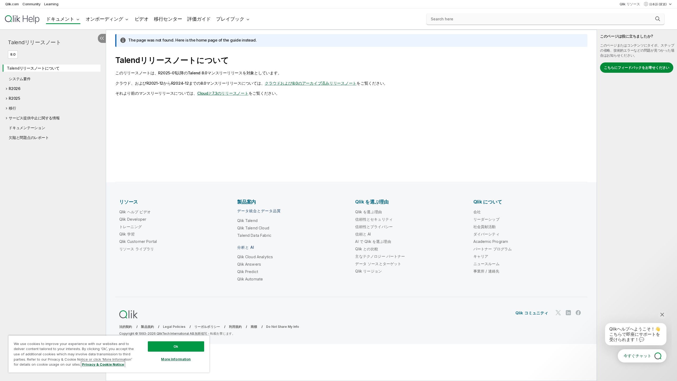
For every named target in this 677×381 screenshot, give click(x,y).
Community (31, 4)
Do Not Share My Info (282, 327)
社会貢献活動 (484, 226)
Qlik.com (12, 4)
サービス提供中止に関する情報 (34, 118)
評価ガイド (199, 19)
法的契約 (125, 327)
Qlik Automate (250, 279)
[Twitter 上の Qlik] (558, 313)
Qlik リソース (630, 4)
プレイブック (230, 19)
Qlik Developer (132, 219)
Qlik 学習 (127, 234)
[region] (108, 354)
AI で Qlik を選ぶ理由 (373, 241)
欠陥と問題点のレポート (29, 137)
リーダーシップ (486, 219)
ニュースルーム (486, 263)
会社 (477, 212)
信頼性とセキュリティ (374, 219)
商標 (254, 327)
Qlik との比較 (366, 249)
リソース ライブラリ (136, 249)
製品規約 (147, 327)
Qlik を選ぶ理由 (368, 212)
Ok (175, 346)
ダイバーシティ (486, 234)
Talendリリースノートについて (33, 68)
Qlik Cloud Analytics (255, 257)
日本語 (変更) (658, 4)
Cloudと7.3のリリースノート (223, 93)
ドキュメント (60, 19)
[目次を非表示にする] (102, 38)
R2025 (14, 98)
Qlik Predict (247, 271)
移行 (12, 108)
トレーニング (130, 226)
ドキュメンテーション (27, 127)
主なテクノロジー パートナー (380, 256)
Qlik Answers (249, 264)
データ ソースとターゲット (378, 263)
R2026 (14, 88)
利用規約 (235, 327)
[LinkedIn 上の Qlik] (568, 313)
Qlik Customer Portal (138, 241)
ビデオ (142, 19)
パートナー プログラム (492, 249)
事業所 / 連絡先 (486, 271)
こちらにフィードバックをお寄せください (636, 67)
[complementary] (637, 205)
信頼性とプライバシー (374, 226)
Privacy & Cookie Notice (103, 364)
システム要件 (20, 78)
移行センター (168, 19)
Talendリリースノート (34, 42)
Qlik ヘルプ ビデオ (135, 212)
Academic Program (490, 241)
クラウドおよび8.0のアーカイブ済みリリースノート (310, 83)
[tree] (52, 101)
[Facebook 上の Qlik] (578, 313)
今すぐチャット (637, 355)
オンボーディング (104, 19)
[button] (658, 18)
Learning (51, 4)
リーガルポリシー (207, 327)
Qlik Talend (247, 220)
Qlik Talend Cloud (253, 228)
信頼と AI (363, 234)
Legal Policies (174, 327)
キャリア (480, 256)
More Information (176, 359)
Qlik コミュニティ (531, 312)
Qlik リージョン (368, 271)
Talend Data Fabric (254, 235)
